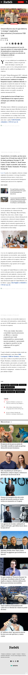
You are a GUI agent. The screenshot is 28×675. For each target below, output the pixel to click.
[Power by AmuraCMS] (14, 665)
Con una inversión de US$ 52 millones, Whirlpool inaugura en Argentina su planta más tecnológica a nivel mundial (18, 200)
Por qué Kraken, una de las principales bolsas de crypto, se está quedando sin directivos (18, 192)
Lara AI (3, 173)
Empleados (14, 385)
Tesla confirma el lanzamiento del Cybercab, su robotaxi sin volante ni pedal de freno (14, 607)
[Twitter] (10, 43)
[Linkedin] (21, 43)
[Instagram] (15, 661)
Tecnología (11, 392)
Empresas (22, 385)
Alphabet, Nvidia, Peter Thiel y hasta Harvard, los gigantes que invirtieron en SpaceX (13, 552)
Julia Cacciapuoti (19, 389)
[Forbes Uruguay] (8, 2)
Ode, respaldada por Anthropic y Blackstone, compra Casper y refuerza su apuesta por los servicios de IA (14, 472)
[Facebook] (12, 43)
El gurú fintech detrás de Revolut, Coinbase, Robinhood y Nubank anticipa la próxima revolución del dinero (15, 413)
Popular (6, 398)
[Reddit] (15, 43)
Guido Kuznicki (10, 387)
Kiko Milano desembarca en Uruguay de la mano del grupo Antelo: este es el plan (15, 407)
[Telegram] (18, 43)
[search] (26, 2)
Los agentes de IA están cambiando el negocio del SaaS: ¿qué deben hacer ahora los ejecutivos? (14, 526)
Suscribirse (20, 1)
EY (2, 387)
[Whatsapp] (7, 43)
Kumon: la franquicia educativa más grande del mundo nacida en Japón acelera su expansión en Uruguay (12, 499)
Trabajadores (20, 392)
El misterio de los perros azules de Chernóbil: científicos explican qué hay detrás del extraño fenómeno (13, 446)
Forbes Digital (4, 38)
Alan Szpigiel (5, 385)
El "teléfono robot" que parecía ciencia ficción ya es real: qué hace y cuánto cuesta (13, 634)
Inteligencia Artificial (7, 389)
